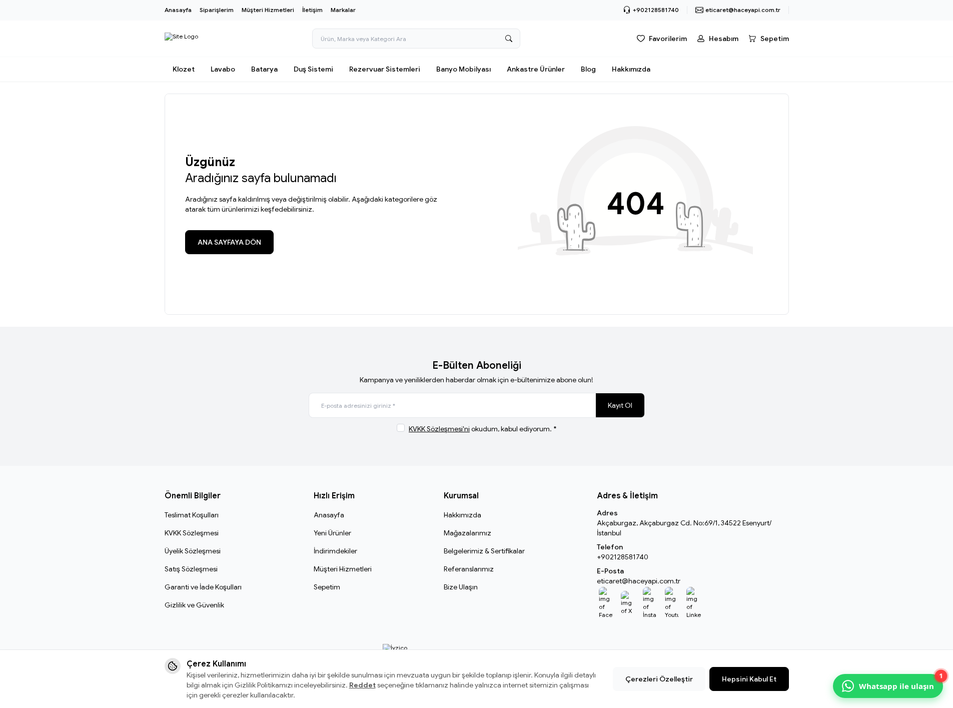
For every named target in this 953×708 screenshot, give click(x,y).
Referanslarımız (469, 568)
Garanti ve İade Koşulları (203, 586)
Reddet (362, 684)
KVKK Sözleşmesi (192, 532)
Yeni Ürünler (332, 532)
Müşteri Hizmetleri (268, 10)
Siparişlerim (217, 10)
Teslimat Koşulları (192, 514)
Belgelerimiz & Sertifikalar (484, 550)
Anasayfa (178, 10)
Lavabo (223, 69)
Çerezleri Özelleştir (659, 678)
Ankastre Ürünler (536, 69)
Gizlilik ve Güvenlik (194, 604)
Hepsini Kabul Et (749, 678)
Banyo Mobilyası (463, 69)
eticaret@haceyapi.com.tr (638, 580)
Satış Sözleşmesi (191, 568)
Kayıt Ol (620, 405)
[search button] (508, 39)
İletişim (312, 10)
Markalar (343, 10)
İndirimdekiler (335, 550)
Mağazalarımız (467, 532)
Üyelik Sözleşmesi (193, 550)
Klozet (184, 69)
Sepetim (327, 586)
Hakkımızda (631, 69)
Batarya (264, 69)
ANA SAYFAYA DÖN (229, 242)
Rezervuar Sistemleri (384, 69)
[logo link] (181, 39)
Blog (588, 69)
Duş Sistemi (313, 69)
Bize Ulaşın (461, 586)
